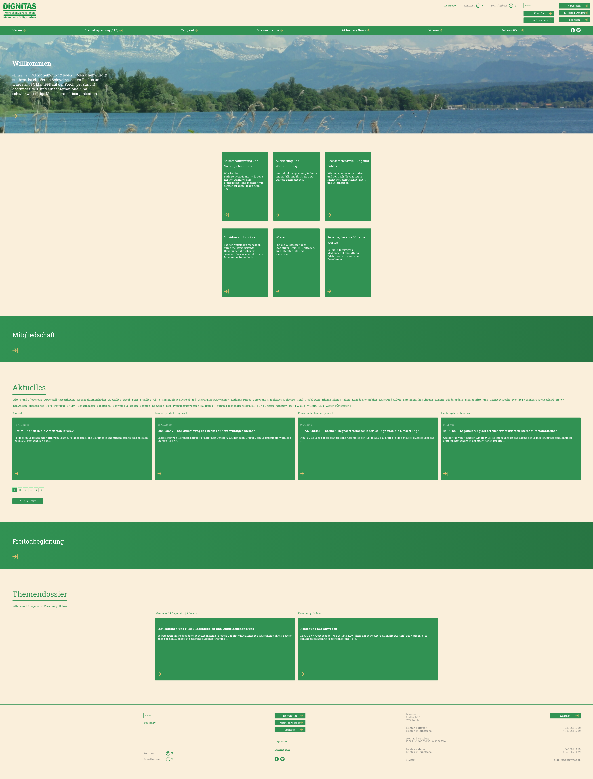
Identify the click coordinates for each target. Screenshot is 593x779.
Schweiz (118, 405)
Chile (156, 399)
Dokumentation (268, 30)
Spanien (145, 405)
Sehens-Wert (510, 30)
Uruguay (281, 405)
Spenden (574, 19)
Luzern (439, 399)
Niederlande (36, 405)
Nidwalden (20, 405)
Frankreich (275, 399)
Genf (300, 399)
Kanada (356, 399)
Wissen (433, 30)
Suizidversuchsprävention (182, 405)
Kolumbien (370, 399)
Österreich (342, 405)
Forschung (259, 399)
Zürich (330, 405)
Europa (247, 399)
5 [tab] (36, 489)
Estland (236, 399)
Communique (170, 399)
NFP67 (560, 399)
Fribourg (289, 399)
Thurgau (220, 405)
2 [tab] (20, 489)
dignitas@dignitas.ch (567, 759)
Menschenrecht (500, 399)
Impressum (281, 741)
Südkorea (207, 405)
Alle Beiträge (28, 500)
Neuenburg (530, 399)
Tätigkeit (187, 30)
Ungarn (269, 405)
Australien (114, 399)
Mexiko (517, 399)
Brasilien (145, 399)
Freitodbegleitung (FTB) (101, 30)
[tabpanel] (82, 445)
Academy (218, 399)
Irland (326, 399)
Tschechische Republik (242, 405)
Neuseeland (546, 399)
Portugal (59, 405)
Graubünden (312, 399)
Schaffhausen (86, 405)
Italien (345, 399)
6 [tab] (41, 489)
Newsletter (574, 5)
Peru (49, 405)
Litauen (428, 399)
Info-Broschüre (539, 20)
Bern (135, 399)
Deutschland (188, 399)
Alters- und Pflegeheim (27, 399)
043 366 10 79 (573, 749)
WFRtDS (312, 405)
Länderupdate (454, 399)
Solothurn (132, 405)
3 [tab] (25, 489)
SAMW (71, 405)
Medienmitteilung (476, 399)
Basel (126, 399)
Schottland (104, 405)
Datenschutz (282, 749)
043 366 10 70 (573, 727)
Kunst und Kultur (390, 399)
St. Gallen (158, 405)
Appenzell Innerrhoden (91, 399)
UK (261, 405)
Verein (17, 30)
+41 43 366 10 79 (571, 752)
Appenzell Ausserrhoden (59, 399)
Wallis (301, 405)
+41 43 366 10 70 (571, 730)
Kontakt (539, 13)
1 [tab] (14, 489)
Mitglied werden (574, 12)
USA (291, 405)
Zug (321, 405)
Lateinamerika (412, 399)
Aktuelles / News (354, 30)
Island (335, 399)
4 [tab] (31, 489)
